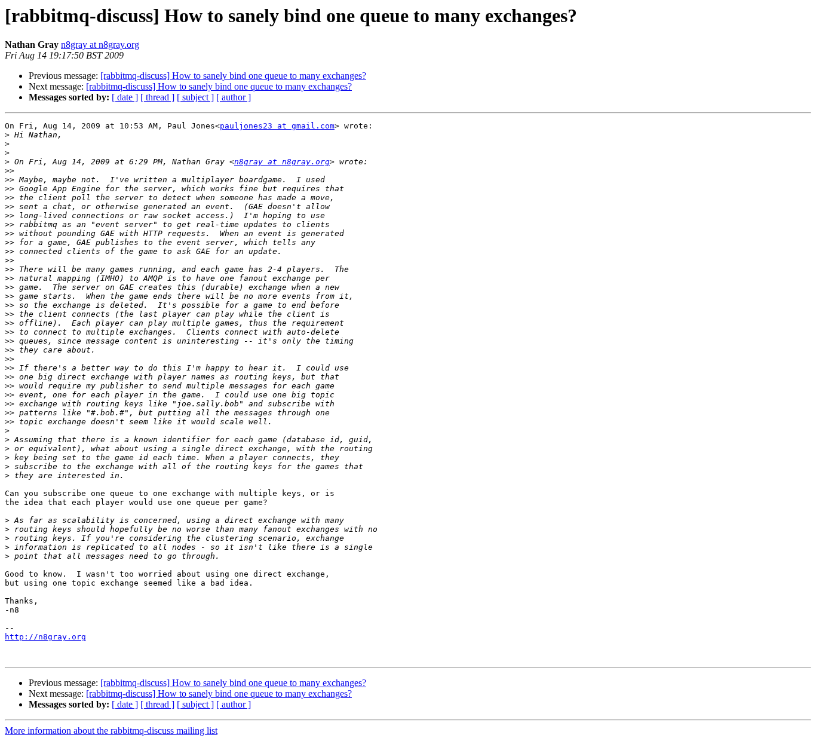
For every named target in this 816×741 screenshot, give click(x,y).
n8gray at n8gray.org (100, 44)
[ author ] (233, 97)
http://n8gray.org (45, 636)
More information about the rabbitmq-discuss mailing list (111, 730)
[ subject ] (195, 97)
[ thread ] (157, 97)
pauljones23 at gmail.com (277, 125)
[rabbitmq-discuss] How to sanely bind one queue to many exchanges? (233, 76)
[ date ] (125, 97)
